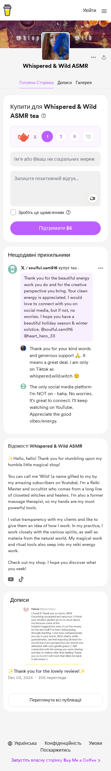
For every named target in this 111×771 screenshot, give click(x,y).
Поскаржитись (55, 750)
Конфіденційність (63, 743)
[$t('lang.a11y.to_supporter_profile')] (23, 348)
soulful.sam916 (42, 267)
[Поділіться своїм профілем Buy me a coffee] (103, 57)
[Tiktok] (21, 579)
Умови (95, 743)
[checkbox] (37, 212)
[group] (55, 646)
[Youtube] (11, 579)
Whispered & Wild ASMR (55, 65)
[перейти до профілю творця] (55, 46)
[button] (104, 11)
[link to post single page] (55, 644)
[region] (55, 168)
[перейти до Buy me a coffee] (7, 10)
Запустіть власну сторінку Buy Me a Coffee (53, 760)
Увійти (89, 10)
